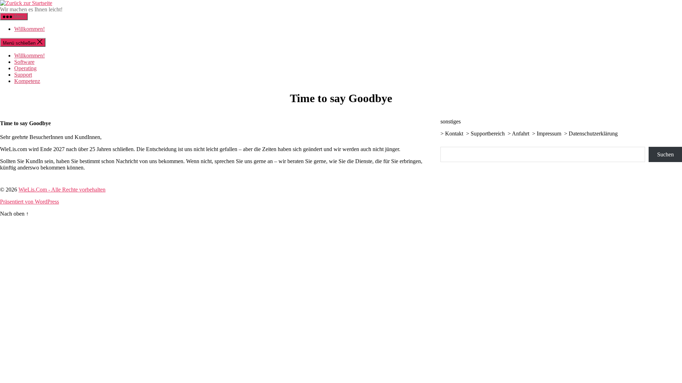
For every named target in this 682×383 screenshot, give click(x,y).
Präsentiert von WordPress (29, 202)
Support (23, 75)
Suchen (665, 154)
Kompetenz (27, 81)
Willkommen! (29, 29)
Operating (25, 68)
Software (24, 62)
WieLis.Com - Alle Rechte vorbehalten (61, 190)
